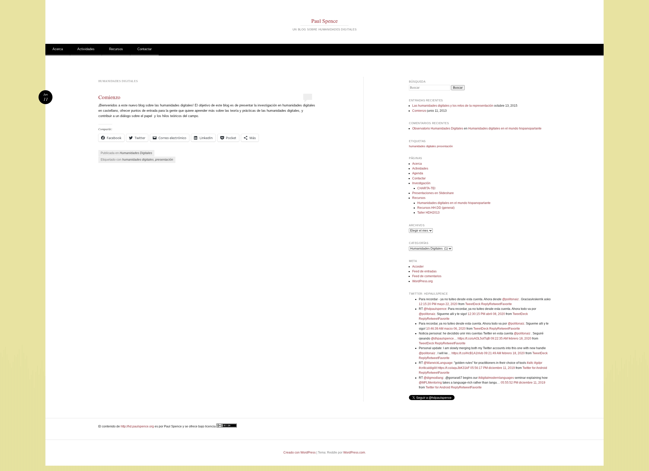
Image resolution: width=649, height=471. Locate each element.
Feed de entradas (424, 271)
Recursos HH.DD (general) (436, 208)
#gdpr (538, 363)
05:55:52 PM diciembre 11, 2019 (523, 382)
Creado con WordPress (299, 452)
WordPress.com (354, 452)
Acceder (418, 266)
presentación (164, 159)
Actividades (86, 49)
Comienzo (109, 97)
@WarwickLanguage (438, 363)
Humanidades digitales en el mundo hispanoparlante (505, 128)
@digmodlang (433, 378)
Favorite (506, 304)
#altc (530, 363)
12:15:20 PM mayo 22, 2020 (438, 304)
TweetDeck (472, 304)
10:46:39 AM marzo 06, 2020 (446, 328)
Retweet (495, 304)
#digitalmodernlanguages (496, 378)
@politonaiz (510, 299)
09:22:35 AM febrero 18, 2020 (511, 338)
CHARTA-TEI (426, 188)
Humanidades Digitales (136, 153)
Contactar (144, 49)
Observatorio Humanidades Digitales (437, 128)
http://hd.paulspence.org (137, 426)
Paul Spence (324, 20)
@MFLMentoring (430, 382)
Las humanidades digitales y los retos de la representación (452, 105)
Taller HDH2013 (428, 212)
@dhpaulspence (442, 338)
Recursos (116, 49)
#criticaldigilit (428, 368)
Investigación (421, 183)
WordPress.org (422, 281)
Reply (485, 304)
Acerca (57, 49)
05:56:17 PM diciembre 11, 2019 (492, 368)
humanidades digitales (138, 159)
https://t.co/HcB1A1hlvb (467, 353)
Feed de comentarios (426, 276)
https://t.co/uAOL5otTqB (474, 338)
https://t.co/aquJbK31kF (454, 368)
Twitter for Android (534, 368)
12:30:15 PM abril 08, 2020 (486, 314)
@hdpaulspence (435, 309)
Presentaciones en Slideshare (433, 193)
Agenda (417, 173)
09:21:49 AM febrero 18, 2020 (504, 353)
